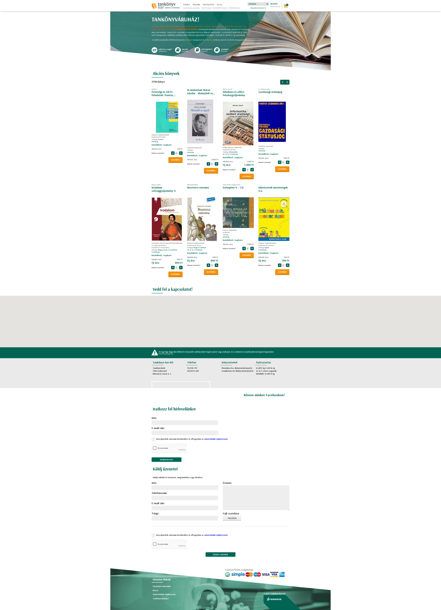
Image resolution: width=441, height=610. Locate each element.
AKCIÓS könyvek (206, 8)
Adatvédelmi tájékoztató (164, 594)
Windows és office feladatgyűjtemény (234, 93)
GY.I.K (219, 4)
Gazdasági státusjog (270, 92)
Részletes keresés (257, 8)
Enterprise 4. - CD (233, 187)
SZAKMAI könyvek (234, 8)
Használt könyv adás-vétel (191, 8)
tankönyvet (165, 50)
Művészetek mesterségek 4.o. (273, 189)
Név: (154, 418)
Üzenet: (227, 483)
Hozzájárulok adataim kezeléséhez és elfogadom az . (192, 439)
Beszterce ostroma (198, 187)
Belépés (274, 3)
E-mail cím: (158, 428)
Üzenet (186, 4)
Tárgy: (155, 513)
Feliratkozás (166, 459)
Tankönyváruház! (161, 598)
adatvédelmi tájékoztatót (216, 439)
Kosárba (175, 159)
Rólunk (196, 4)
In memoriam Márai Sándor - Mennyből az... (201, 91)
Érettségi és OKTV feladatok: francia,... (164, 93)
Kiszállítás (208, 4)
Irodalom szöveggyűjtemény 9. (164, 189)
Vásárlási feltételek (162, 586)
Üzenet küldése (220, 554)
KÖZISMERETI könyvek (220, 8)
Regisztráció (275, 7)
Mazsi (155, 590)
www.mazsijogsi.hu (166, 353)
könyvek (185, 50)
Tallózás (232, 518)
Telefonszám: (159, 493)
